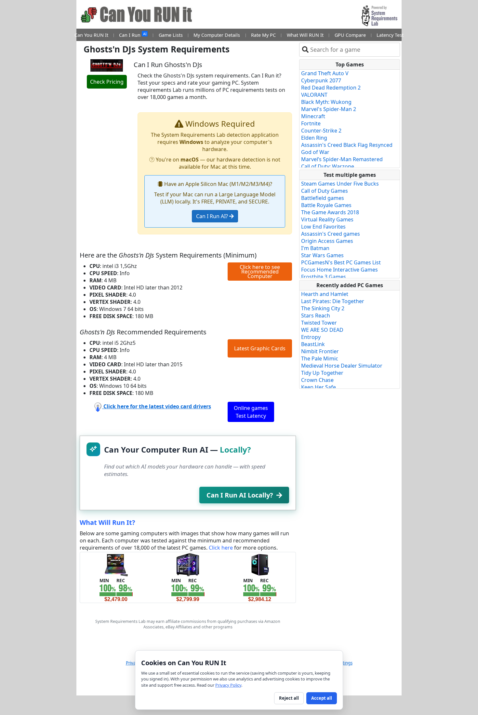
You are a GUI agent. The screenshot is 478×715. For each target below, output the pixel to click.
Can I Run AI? (212, 216)
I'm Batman (315, 248)
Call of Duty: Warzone (327, 166)
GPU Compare (350, 35)
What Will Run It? (107, 522)
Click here (221, 547)
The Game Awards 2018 (330, 212)
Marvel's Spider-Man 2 (328, 109)
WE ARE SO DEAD (322, 329)
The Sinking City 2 (322, 308)
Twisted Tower (319, 322)
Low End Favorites (323, 226)
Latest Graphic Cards (259, 348)
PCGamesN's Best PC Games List (341, 262)
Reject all (289, 698)
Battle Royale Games (326, 205)
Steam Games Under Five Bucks (340, 183)
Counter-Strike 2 (321, 130)
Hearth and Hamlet (324, 294)
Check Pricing (107, 81)
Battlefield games (322, 198)
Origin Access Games (327, 241)
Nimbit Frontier (320, 351)
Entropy (311, 337)
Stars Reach (315, 315)
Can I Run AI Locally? (239, 495)
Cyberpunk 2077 (321, 80)
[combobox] (353, 50)
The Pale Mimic (319, 358)
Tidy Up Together (322, 372)
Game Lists (171, 35)
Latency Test (390, 35)
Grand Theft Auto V (325, 73)
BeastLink (313, 344)
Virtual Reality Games (327, 219)
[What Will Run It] (116, 564)
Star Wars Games (322, 255)
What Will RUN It (305, 35)
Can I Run (132, 34)
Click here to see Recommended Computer (260, 271)
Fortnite (311, 123)
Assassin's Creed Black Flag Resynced (346, 144)
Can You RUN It (91, 35)
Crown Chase (317, 380)
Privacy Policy (228, 685)
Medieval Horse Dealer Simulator (341, 365)
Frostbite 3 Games (323, 276)
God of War (315, 152)
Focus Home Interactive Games (339, 269)
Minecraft (313, 116)
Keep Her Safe (318, 387)
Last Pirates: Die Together (332, 301)
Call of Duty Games (324, 190)
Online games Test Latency (251, 411)
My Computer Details (216, 35)
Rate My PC (263, 35)
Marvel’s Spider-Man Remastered (342, 159)
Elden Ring (314, 137)
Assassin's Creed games (330, 233)
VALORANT (314, 94)
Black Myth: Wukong (326, 101)
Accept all (321, 698)
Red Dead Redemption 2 (331, 87)
